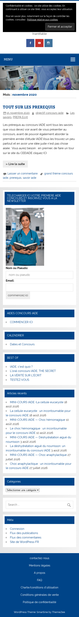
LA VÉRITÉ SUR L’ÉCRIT (25, 375)
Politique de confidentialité (39, 602)
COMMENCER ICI (21, 322)
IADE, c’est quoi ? (21, 366)
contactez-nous (39, 558)
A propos (39, 573)
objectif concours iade (49, 112)
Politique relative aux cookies (42, 19)
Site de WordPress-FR (24, 542)
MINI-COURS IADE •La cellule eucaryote (36, 402)
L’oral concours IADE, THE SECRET (33, 371)
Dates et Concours (22, 344)
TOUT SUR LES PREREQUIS (29, 107)
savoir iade (29, 177)
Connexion (17, 529)
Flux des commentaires (25, 537)
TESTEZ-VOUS (19, 380)
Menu (8, 59)
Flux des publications (24, 533)
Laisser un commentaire (22, 173)
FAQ (39, 580)
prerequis (15, 177)
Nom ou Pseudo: (17, 268)
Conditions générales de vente (40, 595)
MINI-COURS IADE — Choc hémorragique (37, 419)
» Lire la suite (15, 164)
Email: (10, 280)
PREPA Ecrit (20, 117)
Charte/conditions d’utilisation (39, 587)
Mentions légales (39, 565)
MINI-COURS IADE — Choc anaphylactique (38, 455)
